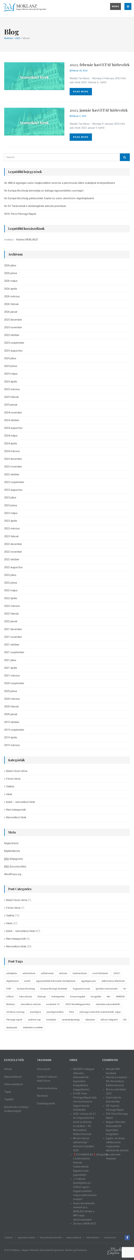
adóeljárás (11, 973)
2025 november (13, 327)
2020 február (11, 706)
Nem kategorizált (16, 809)
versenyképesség (71, 1019)
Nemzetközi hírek (16, 817)
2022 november (13, 551)
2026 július (10, 265)
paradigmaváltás (55, 1012)
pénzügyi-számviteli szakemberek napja (100, 1012)
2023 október (11, 474)
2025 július (10, 358)
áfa (124, 1019)
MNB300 (120, 996)
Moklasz (10, 1004)
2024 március (12, 451)
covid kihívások (100, 973)
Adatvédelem (92, 1237)
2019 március (12, 745)
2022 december (13, 544)
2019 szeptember (14, 729)
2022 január (10, 621)
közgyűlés (96, 996)
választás (90, 1019)
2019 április (10, 737)
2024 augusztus (13, 428)
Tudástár (8, 1237)
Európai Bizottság (26, 988)
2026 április (10, 288)
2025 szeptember (14, 342)
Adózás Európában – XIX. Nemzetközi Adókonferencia (117, 1081)
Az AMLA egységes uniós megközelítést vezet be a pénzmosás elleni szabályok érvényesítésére (59, 182)
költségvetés (58, 996)
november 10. (53, 1004)
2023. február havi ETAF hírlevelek (99, 64)
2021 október (11, 644)
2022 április (10, 598)
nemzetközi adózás (31, 1004)
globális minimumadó (107, 988)
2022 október (11, 559)
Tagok (7, 1091)
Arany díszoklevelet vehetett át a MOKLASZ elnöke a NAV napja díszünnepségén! (84, 1211)
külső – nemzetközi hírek (20, 802)
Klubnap (42, 996)
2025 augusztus (13, 350)
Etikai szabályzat (13, 1084)
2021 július (10, 660)
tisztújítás (51, 1019)
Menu (115, 6)
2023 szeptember (14, 482)
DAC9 (116, 973)
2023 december (13, 458)
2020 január (10, 714)
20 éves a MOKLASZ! (84, 1223)
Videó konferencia (47, 1088)
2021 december (13, 629)
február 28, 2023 (79, 70)
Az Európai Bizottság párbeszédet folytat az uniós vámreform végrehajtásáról (49, 198)
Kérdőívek (42, 1095)
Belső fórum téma (16, 771)
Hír (124, 988)
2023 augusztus (13, 489)
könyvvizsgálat (77, 996)
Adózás (63, 973)
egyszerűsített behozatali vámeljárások (56, 981)
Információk (43, 1069)
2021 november (13, 636)
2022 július (10, 575)
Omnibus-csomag (15, 1012)
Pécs (71, 1012)
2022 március (12, 606)
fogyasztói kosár (81, 988)
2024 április (10, 443)
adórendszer (29, 973)
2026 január (10, 311)
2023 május (10, 513)
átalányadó (11, 1027)
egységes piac (88, 981)
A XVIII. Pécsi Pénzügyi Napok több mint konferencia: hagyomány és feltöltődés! (84, 1101)
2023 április (10, 520)
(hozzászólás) (15, 866)
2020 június (10, 691)
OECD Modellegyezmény (77, 1004)
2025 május (10, 373)
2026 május (10, 280)
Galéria (10, 786)
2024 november (13, 412)
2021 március (12, 675)
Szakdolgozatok (46, 1103)
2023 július (10, 497)
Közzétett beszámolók (51, 1237)
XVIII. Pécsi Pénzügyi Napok (20, 213)
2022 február (11, 613)
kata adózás (25, 996)
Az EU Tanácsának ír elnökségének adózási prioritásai (35, 206)
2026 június (10, 273)
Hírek (9, 794)
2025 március (12, 389)
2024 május (10, 435)
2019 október (11, 722)
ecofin (27, 981)
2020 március (12, 698)
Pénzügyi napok (14, 1019)
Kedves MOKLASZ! (27, 239)
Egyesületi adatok (26, 1237)
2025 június (10, 366)
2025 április (10, 381)
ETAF (8, 988)
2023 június (10, 505)
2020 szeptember (14, 683)
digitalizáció (12, 981)
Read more (80, 91)
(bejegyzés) (13, 858)
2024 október (11, 420)
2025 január (10, 404)
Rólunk (8, 1069)
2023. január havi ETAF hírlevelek (99, 110)
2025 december (13, 319)
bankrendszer (80, 973)
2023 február (11, 536)
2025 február (11, 397)
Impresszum (110, 1237)
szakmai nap (34, 1019)
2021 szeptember (14, 652)
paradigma (35, 1012)
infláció (10, 996)
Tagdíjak (8, 1099)
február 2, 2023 (78, 116)
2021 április (10, 667)
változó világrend (109, 1019)
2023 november (13, 466)
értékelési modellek (33, 1027)
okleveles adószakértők (108, 1004)
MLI (108, 996)
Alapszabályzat (12, 1076)
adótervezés (47, 973)
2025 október (11, 335)
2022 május (10, 590)
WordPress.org (12, 874)
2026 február (11, 304)
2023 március (12, 528)
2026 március (12, 296)
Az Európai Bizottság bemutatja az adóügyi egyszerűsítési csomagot (43, 190)
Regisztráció (11, 843)
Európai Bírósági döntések (53, 988)
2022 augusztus (13, 567)
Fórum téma (13, 778)
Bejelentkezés (12, 851)
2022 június (10, 582)
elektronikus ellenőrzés (113, 981)
